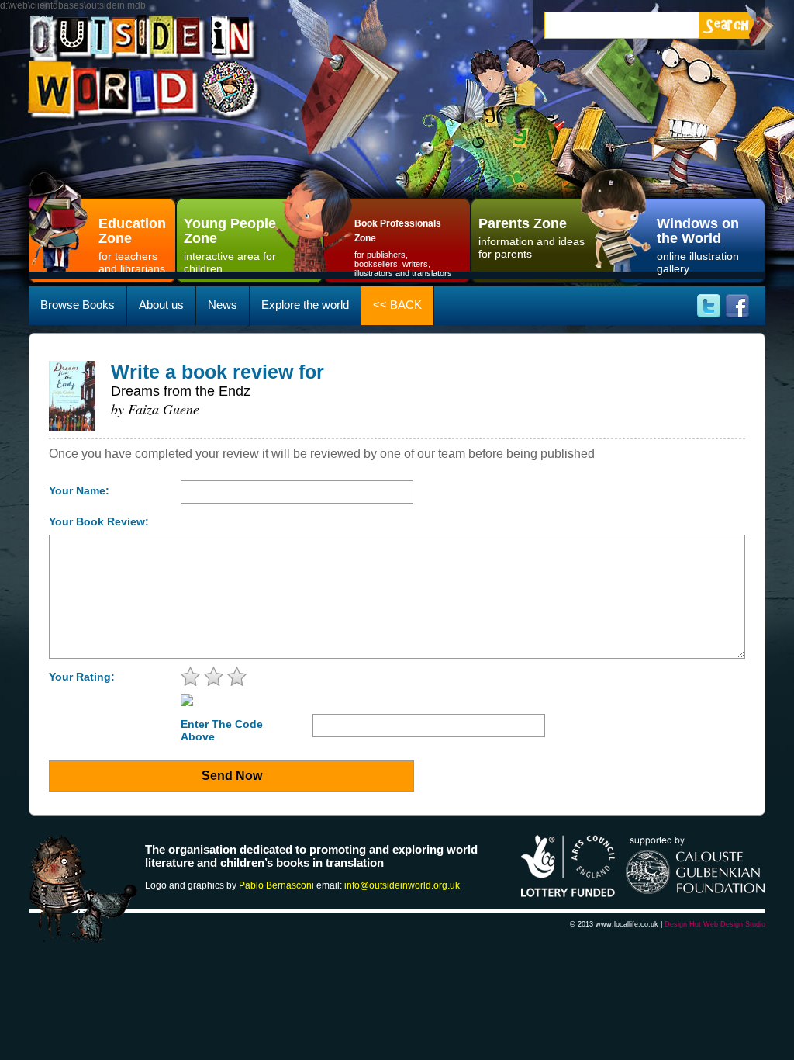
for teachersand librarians (132, 245)
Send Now (232, 775)
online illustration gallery (698, 245)
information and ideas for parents (531, 238)
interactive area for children (230, 245)
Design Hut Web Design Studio (715, 924)
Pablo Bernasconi (276, 885)
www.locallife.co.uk (627, 924)
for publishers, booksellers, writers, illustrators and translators (403, 248)
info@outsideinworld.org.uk (402, 885)
